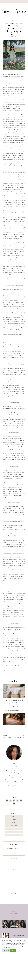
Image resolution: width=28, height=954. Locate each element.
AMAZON (14, 816)
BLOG (14, 915)
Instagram (20, 655)
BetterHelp (20, 570)
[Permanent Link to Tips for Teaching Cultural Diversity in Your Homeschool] (14, 691)
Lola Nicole (14, 12)
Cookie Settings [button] (6, 950)
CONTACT (14, 917)
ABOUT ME (14, 913)
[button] (14, 1)
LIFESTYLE (14, 20)
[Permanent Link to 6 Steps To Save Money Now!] (14, 719)
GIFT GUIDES (14, 825)
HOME (14, 828)
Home (14, 911)
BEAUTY (14, 819)
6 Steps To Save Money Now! (14, 727)
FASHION (14, 822)
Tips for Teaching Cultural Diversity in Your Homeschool (14, 701)
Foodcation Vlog (14, 706)
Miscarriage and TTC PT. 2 (14, 710)
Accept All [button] (13, 950)
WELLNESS (14, 835)
